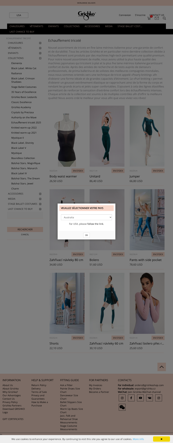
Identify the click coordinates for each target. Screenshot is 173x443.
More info (138, 439)
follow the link (95, 223)
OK (86, 235)
